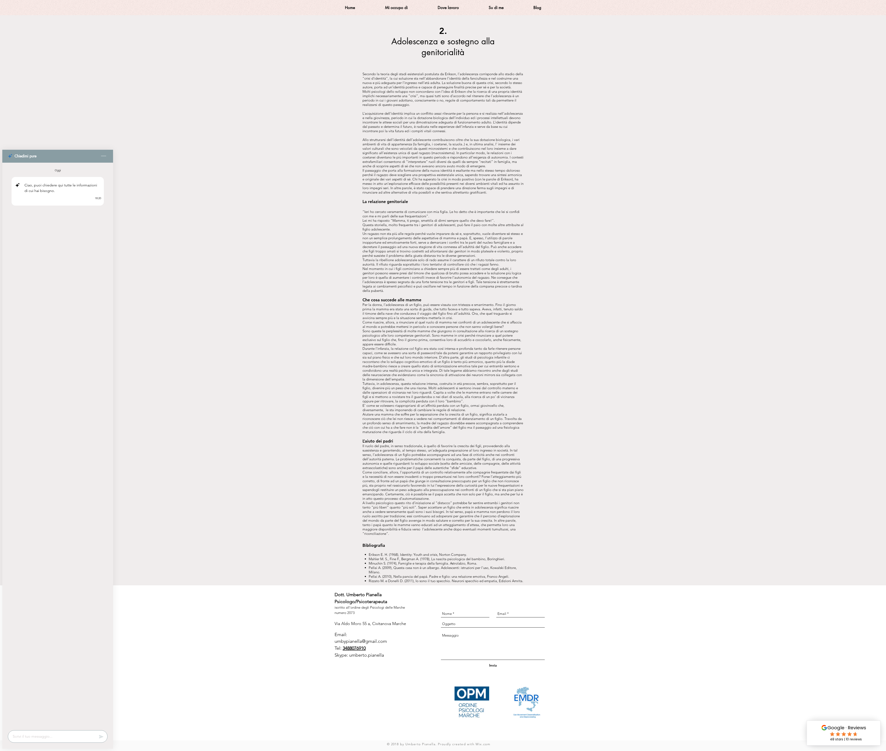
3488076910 (354, 648)
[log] (57, 445)
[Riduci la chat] (103, 156)
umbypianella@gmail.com (361, 641)
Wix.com (483, 744)
